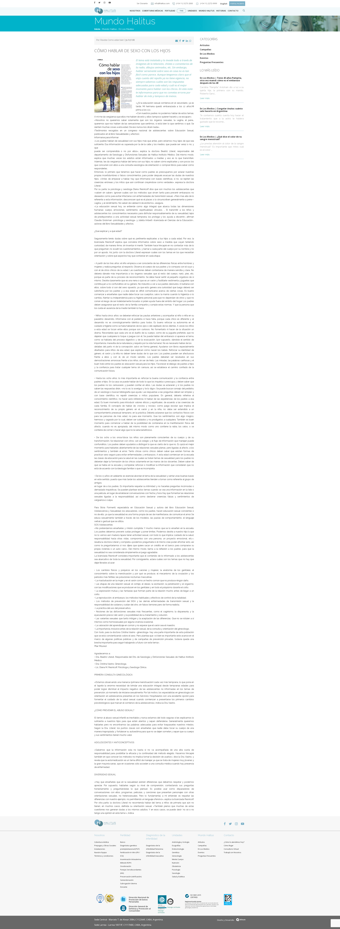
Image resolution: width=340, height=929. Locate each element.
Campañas (205, 49)
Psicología (176, 869)
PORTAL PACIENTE (237, 4)
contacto (233, 10)
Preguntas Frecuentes (211, 62)
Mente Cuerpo (178, 859)
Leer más (205, 98)
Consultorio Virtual (231, 849)
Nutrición (175, 863)
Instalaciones (99, 849)
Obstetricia (176, 866)
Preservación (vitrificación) (130, 876)
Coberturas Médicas (152, 10)
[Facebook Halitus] (94, 2)
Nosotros (135, 10)
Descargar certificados (161, 911)
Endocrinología (178, 849)
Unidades (192, 10)
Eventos (204, 58)
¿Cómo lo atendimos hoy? (234, 842)
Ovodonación (125, 866)
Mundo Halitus (206, 10)
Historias (221, 10)
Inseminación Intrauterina (130, 859)
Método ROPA (125, 863)
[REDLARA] (109, 898)
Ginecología (177, 856)
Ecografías (176, 845)
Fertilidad (170, 10)
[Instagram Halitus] (104, 2)
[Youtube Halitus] (109, 2)
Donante (123, 887)
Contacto (229, 835)
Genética (175, 852)
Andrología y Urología (180, 842)
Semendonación (126, 880)
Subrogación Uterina (128, 883)
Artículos (204, 45)
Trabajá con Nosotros (232, 852)
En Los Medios (126, 29)
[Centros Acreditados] (100, 898)
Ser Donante (142, 3)
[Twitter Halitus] (99, 2)
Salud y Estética (178, 876)
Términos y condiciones (103, 856)
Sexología (176, 873)
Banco (122, 842)
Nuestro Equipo (100, 852)
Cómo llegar (228, 845)
